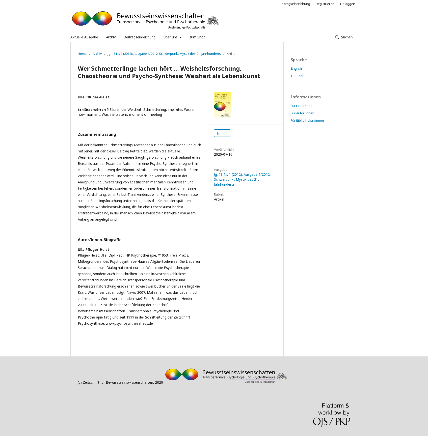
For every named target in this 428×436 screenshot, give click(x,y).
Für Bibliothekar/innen (307, 120)
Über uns (171, 37)
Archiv (111, 37)
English (296, 68)
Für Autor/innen (302, 113)
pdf (224, 133)
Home (82, 53)
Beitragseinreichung (140, 37)
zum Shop (197, 37)
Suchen (346, 37)
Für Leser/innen (303, 105)
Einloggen (347, 3)
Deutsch (297, 75)
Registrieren (325, 3)
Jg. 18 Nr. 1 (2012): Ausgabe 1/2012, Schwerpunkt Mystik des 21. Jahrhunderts (164, 53)
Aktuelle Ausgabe (84, 37)
